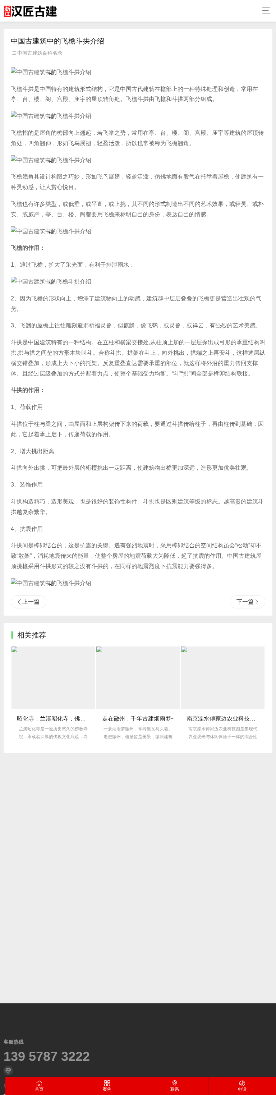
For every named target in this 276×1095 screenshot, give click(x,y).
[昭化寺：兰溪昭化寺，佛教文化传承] (53, 678)
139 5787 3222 (47, 1056)
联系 (174, 1089)
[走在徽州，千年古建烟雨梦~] (138, 678)
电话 (242, 1089)
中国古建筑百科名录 (40, 53)
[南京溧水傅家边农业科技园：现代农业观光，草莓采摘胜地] (222, 678)
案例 (107, 1089)
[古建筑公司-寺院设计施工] (30, 10)
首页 (39, 1089)
